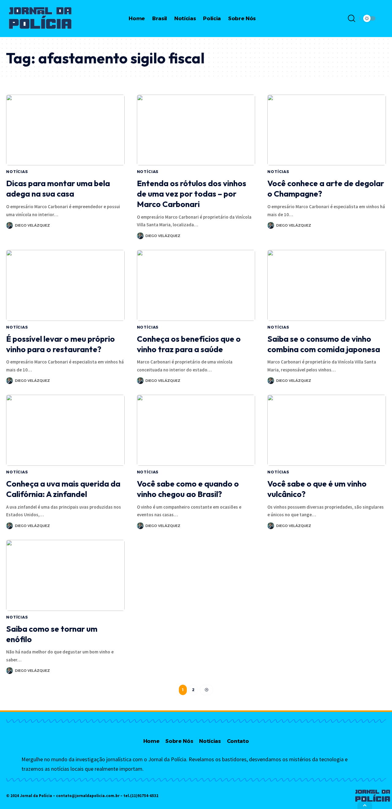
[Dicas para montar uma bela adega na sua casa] (65, 130)
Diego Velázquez (32, 225)
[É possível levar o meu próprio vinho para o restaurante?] (65, 285)
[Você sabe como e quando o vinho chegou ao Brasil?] (196, 430)
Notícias (17, 171)
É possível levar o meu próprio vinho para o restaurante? (60, 344)
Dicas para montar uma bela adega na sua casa (58, 188)
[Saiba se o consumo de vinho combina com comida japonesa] (326, 285)
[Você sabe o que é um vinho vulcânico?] (326, 430)
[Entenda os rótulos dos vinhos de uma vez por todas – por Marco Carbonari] (196, 130)
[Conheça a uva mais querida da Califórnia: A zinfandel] (65, 430)
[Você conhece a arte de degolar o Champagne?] (326, 130)
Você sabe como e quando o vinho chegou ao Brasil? (188, 489)
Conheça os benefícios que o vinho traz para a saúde (189, 344)
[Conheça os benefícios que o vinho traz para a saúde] (196, 285)
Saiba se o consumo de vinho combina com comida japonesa (323, 344)
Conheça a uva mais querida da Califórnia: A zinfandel (63, 489)
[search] (351, 18)
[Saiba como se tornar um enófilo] (65, 575)
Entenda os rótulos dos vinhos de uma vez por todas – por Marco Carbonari (191, 193)
